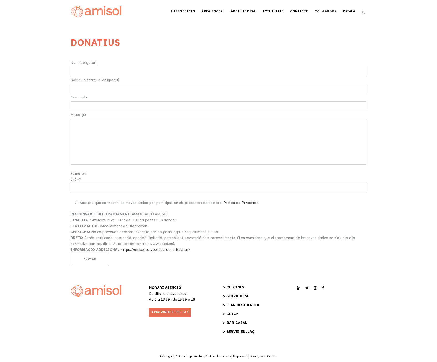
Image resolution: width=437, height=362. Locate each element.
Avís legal (166, 356)
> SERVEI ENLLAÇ (238, 331)
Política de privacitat (189, 356)
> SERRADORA (236, 296)
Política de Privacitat (241, 202)
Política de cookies (218, 356)
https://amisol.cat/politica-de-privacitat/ (155, 249)
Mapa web (240, 356)
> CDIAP (230, 314)
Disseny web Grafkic (263, 356)
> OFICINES (233, 287)
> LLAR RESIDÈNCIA (241, 305)
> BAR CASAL (235, 323)
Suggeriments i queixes (169, 312)
